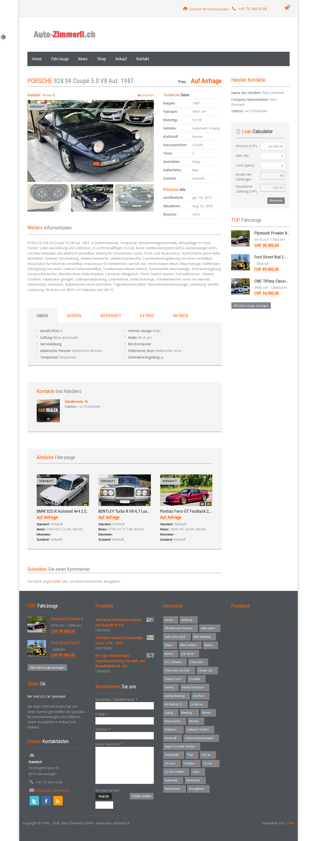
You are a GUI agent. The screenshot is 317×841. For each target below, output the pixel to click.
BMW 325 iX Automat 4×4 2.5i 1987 (66, 511)
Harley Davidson (195, 687)
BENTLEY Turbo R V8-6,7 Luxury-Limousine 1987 (139, 511)
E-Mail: (101, 714)
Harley (171, 687)
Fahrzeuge (60, 58)
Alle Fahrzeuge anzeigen (251, 305)
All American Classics (180, 628)
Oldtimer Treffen (200, 729)
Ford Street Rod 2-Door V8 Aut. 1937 (284, 257)
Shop (101, 58)
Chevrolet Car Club (179, 670)
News (83, 58)
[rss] (58, 800)
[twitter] (34, 800)
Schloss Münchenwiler (201, 738)
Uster (198, 772)
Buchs (211, 645)
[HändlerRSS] (86, 401)
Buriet (171, 654)
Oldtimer (173, 729)
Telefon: (102, 729)
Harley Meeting (176, 696)
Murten (196, 721)
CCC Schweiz (175, 662)
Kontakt (142, 58)
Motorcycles (175, 721)
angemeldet (52, 581)
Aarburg (188, 620)
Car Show (189, 654)
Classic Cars (174, 679)
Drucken (147, 95)
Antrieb (180, 315)
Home (37, 58)
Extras (147, 315)
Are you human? (107, 790)
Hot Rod (200, 696)
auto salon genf (177, 637)
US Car (211, 763)
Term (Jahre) (245, 165)
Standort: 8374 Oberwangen (209, 9)
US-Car (207, 755)
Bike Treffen (190, 645)
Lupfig (171, 713)
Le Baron (199, 704)
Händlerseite (74, 401)
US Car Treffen (176, 772)
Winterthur (195, 780)
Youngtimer (198, 789)
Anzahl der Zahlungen (244, 176)
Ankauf (121, 58)
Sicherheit (110, 315)
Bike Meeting (204, 637)
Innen (42, 315)
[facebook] (46, 800)
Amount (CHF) (246, 146)
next (149, 141)
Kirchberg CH (175, 704)
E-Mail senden (141, 796)
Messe (208, 713)
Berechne (276, 200)
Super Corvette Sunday (182, 746)
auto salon (210, 628)
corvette (196, 679)
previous (32, 141)
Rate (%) (242, 155)
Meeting (189, 713)
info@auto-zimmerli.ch (53, 790)
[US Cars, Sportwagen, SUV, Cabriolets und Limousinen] (64, 34)
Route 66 (172, 738)
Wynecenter (174, 789)
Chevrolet (198, 662)
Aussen (74, 315)
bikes (170, 645)
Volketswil (173, 780)
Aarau (171, 620)
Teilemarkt (174, 755)
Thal (192, 755)
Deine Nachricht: (109, 744)
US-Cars (172, 763)
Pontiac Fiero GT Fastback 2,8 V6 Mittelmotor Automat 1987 (212, 511)
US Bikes (191, 763)
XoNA (290, 823)
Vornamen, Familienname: (116, 699)
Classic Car (207, 670)
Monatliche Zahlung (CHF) (246, 188)
